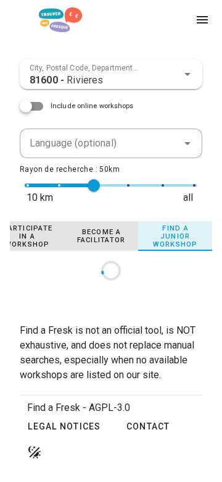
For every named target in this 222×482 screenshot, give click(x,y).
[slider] (94, 185)
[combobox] (111, 74)
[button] (187, 74)
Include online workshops (92, 106)
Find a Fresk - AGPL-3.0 (78, 407)
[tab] (101, 236)
